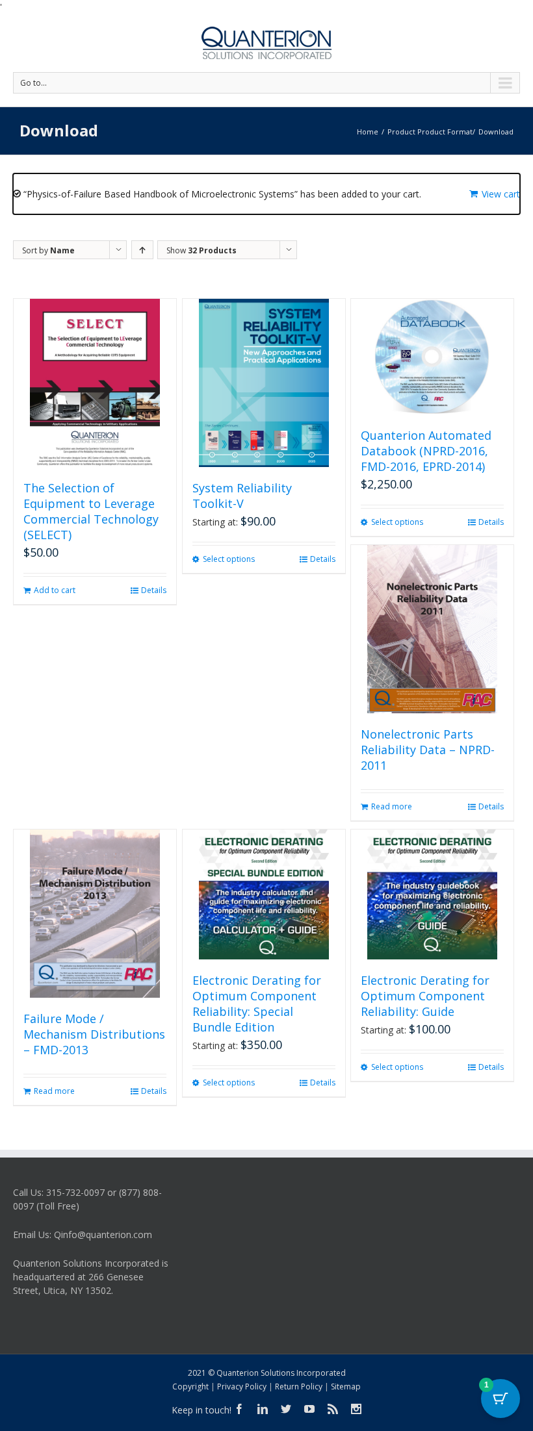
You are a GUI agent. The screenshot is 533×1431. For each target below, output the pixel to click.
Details (153, 590)
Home (367, 131)
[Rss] (333, 1409)
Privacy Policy (241, 1386)
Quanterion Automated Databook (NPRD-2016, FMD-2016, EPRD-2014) (426, 450)
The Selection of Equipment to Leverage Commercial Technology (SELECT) (91, 511)
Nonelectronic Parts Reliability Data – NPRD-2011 (428, 749)
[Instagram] (356, 1409)
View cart (501, 194)
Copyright (190, 1386)
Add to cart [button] (54, 590)
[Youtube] (309, 1409)
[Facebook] (239, 1409)
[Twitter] (286, 1409)
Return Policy (298, 1386)
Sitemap (346, 1386)
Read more (391, 806)
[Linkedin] (262, 1409)
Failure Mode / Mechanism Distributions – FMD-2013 (94, 1034)
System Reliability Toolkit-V (242, 495)
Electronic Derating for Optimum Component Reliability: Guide (425, 995)
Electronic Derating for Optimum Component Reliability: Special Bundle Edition (256, 1003)
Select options (229, 558)
